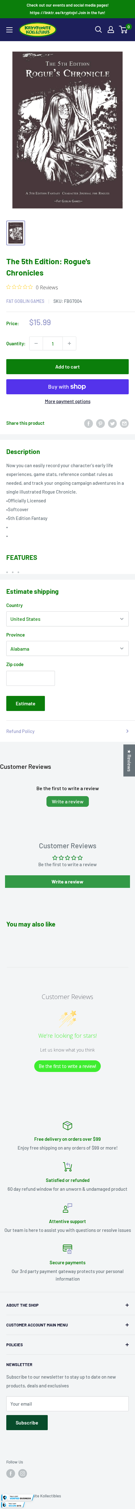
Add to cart (67, 366)
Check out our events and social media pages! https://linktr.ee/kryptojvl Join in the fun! (68, 9)
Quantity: (15, 343)
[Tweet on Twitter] (112, 423)
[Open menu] (9, 29)
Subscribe (27, 1422)
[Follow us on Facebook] (10, 1473)
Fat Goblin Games (25, 301)
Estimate (25, 703)
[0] (123, 29)
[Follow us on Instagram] (22, 1473)
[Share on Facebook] (88, 423)
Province (15, 634)
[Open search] (98, 29)
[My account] (111, 29)
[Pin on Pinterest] (100, 423)
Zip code (15, 664)
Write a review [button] (67, 881)
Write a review (68, 801)
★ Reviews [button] (129, 760)
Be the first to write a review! (67, 1066)
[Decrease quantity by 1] (36, 343)
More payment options (67, 401)
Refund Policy (20, 731)
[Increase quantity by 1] (69, 343)
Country (14, 605)
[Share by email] (124, 423)
